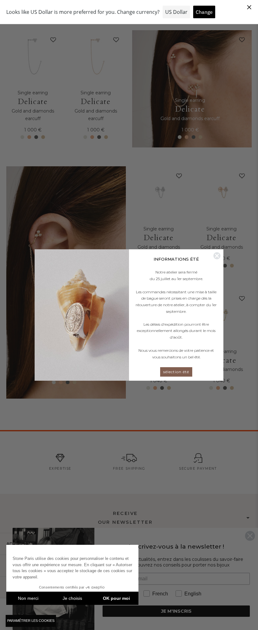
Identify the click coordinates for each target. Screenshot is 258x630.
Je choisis (72, 598)
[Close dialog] (217, 256)
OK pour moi (116, 598)
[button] (31, 621)
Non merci (28, 598)
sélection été (176, 371)
